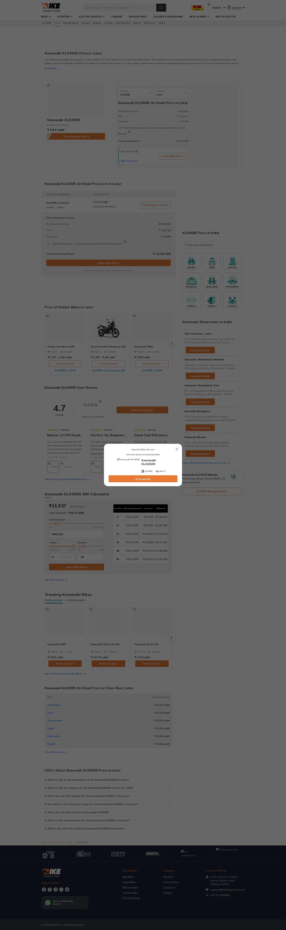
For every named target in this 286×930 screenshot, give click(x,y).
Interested (143, 479)
